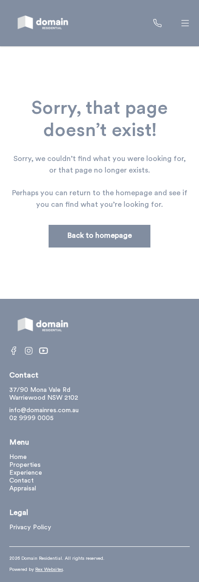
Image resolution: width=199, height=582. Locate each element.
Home (18, 457)
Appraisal (22, 488)
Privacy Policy (30, 527)
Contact (21, 480)
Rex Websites (48, 569)
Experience (25, 473)
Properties (25, 465)
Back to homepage (99, 236)
